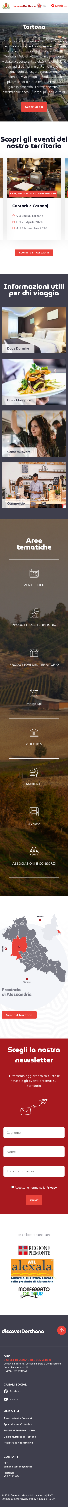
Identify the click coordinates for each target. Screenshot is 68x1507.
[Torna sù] (61, 1330)
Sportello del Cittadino (18, 1424)
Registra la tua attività (18, 1442)
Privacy (51, 1187)
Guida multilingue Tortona (20, 1436)
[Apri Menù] (65, 6)
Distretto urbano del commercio (27, 1360)
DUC (7, 1356)
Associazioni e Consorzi (18, 1418)
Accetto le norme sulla (36, 1187)
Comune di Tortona (14, 1363)
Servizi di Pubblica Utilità (19, 1430)
